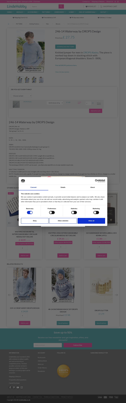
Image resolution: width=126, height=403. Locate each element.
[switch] (52, 212)
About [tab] (92, 187)
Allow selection (63, 221)
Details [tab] (63, 187)
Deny (35, 221)
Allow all (91, 221)
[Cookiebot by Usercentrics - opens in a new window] (96, 180)
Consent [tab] (33, 187)
